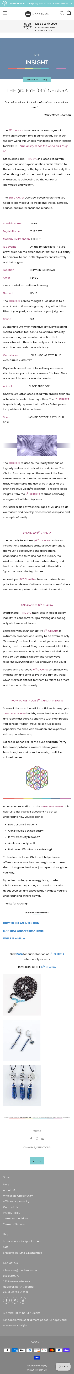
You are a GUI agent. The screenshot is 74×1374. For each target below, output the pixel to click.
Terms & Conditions (15, 1218)
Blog (6, 1184)
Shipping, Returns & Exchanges (22, 1253)
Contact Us (10, 1207)
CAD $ (35, 1341)
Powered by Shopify (37, 1365)
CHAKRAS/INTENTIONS (37, 1147)
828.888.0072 (11, 1276)
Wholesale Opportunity (18, 1196)
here (19, 954)
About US (9, 1190)
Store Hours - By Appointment (22, 1241)
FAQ (5, 1247)
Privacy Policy (11, 1213)
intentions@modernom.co (20, 1270)
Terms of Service (14, 1224)
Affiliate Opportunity (16, 1201)
